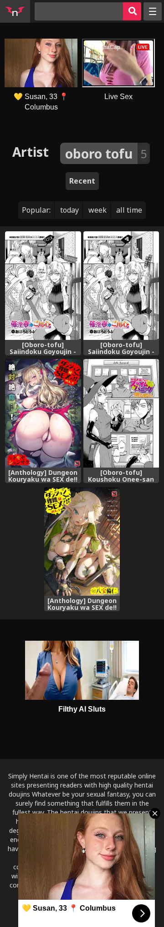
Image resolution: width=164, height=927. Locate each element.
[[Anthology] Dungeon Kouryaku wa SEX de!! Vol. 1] (82, 541)
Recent (82, 181)
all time (129, 210)
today (69, 210)
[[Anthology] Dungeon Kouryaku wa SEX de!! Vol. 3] (43, 413)
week (97, 210)
